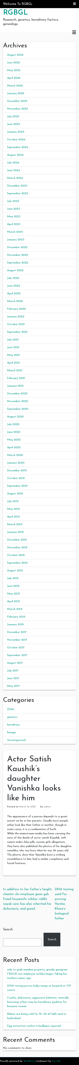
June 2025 (13, 124)
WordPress (29, 1061)
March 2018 (14, 609)
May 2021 (13, 355)
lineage (11, 732)
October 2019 (16, 478)
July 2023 (13, 201)
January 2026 (15, 93)
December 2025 (17, 101)
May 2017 (13, 686)
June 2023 (13, 208)
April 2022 (13, 293)
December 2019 (17, 470)
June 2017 (13, 678)
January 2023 (15, 239)
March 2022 (15, 301)
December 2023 (17, 185)
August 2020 (15, 416)
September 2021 (17, 332)
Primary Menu (74, 33)
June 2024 (13, 170)
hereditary (13, 724)
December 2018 (17, 539)
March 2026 (15, 85)
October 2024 (16, 139)
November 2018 (17, 547)
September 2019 (17, 486)
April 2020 (14, 447)
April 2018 (13, 601)
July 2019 (13, 501)
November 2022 (17, 255)
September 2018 (17, 563)
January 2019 (15, 532)
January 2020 (16, 462)
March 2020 (15, 455)
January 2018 (15, 624)
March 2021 (14, 370)
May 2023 (13, 216)
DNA (10, 709)
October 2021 (16, 324)
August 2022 (15, 270)
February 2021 (16, 378)
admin (47, 807)
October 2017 (16, 647)
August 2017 (15, 663)
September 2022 (17, 262)
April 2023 (13, 224)
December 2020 (17, 393)
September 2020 (17, 409)
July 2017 (12, 670)
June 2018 (13, 586)
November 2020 (17, 401)
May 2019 (13, 509)
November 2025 (17, 108)
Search (8, 929)
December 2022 (17, 247)
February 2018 (16, 616)
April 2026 (13, 78)
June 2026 (13, 62)
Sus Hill (56, 1061)
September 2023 (17, 193)
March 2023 (15, 232)
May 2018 (13, 593)
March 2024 (15, 178)
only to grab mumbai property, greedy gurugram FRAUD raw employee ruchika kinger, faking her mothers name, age (37, 974)
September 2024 (17, 147)
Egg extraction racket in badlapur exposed (34, 1026)
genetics (12, 717)
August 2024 (15, 155)
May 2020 (14, 439)
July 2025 (13, 116)
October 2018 (16, 555)
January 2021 (15, 385)
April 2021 (13, 362)
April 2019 (13, 516)
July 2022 (13, 278)
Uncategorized (16, 740)
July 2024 (13, 162)
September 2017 (17, 655)
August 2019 (15, 493)
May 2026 (13, 70)
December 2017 (17, 632)
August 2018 (15, 570)
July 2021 (13, 339)
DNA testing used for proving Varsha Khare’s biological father (64, 904)
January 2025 (15, 131)
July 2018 (13, 578)
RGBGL (15, 12)
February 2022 (16, 309)
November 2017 (17, 639)
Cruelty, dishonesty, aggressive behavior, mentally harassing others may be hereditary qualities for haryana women (38, 1002)
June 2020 (13, 432)
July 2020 (13, 424)
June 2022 (13, 285)
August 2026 (15, 55)
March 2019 (14, 524)
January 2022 (15, 316)
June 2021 (13, 347)
